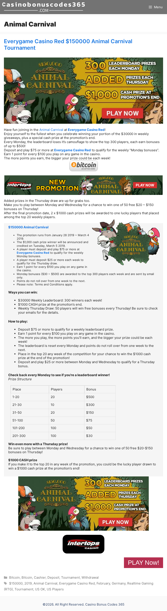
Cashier (40, 577)
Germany (118, 583)
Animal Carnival (51, 130)
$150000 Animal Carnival (28, 227)
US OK (40, 589)
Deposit (53, 577)
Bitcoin (14, 577)
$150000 (16, 583)
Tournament (70, 577)
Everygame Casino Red (86, 130)
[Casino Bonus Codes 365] (43, 7)
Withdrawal (90, 577)
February (103, 583)
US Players (55, 589)
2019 (28, 583)
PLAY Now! (143, 562)
